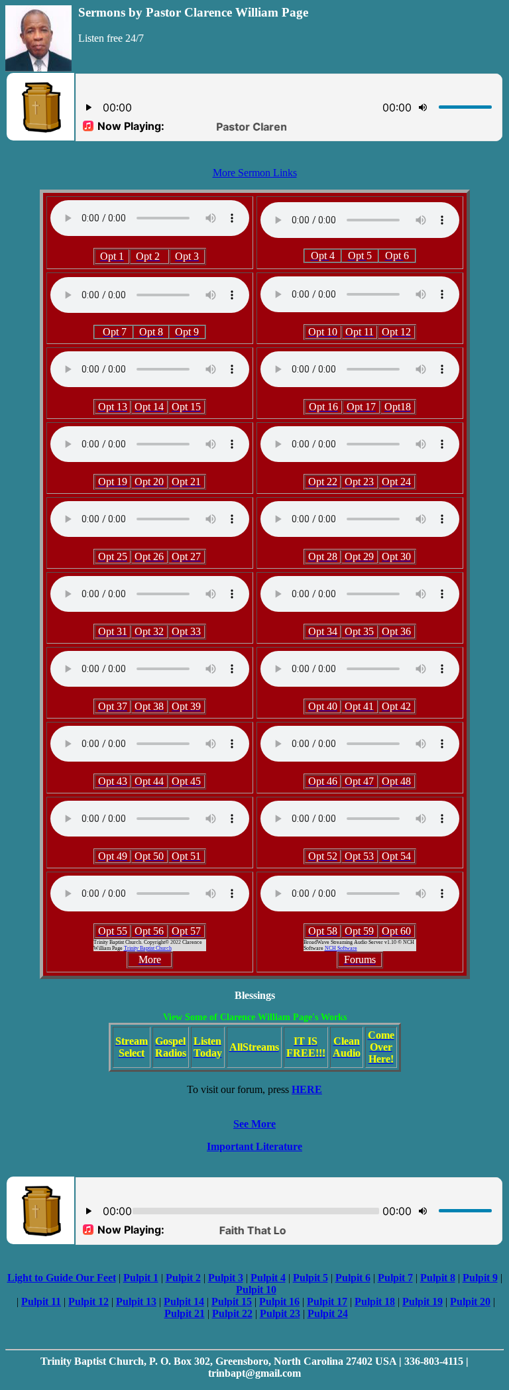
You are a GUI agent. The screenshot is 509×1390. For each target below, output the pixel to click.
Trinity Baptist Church (148, 948)
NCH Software (341, 948)
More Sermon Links (255, 172)
